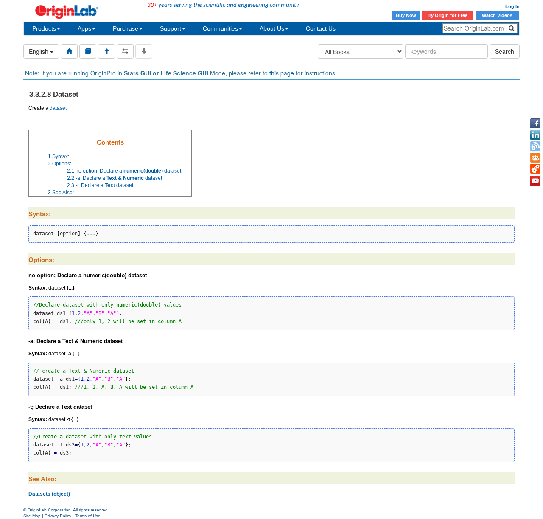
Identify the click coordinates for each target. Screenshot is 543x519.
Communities (220, 28)
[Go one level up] (106, 51)
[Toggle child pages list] (143, 51)
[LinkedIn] (535, 134)
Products (44, 28)
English (39, 51)
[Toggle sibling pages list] (125, 51)
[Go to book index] (87, 51)
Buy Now (406, 15)
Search (504, 51)
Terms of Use (88, 515)
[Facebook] (535, 123)
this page (281, 73)
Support (170, 28)
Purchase (125, 28)
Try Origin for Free (447, 15)
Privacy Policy (58, 515)
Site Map (32, 515)
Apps (84, 28)
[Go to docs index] (69, 51)
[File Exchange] (535, 169)
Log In (512, 6)
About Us (272, 28)
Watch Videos (498, 15)
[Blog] (535, 146)
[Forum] (535, 157)
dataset (58, 108)
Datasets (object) (49, 494)
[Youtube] (535, 180)
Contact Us (321, 28)
